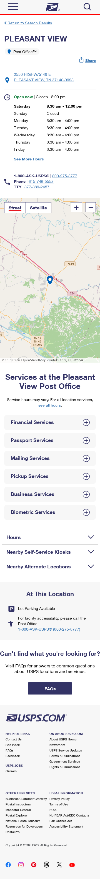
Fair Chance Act (60, 821)
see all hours (49, 405)
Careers (11, 771)
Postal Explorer (17, 815)
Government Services (64, 761)
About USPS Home (62, 739)
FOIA (52, 810)
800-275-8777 (64, 175)
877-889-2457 (36, 186)
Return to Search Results (30, 22)
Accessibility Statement (66, 826)
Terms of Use (58, 804)
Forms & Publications (64, 756)
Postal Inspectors (18, 804)
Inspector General (18, 810)
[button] (88, 60)
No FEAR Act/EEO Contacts (69, 815)
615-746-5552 (41, 181)
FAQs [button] (50, 688)
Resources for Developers (24, 826)
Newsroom (57, 745)
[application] (50, 280)
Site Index (13, 745)
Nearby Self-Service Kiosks (38, 552)
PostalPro (13, 832)
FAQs (9, 750)
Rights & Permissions (64, 767)
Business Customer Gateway (26, 798)
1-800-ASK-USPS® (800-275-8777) (49, 629)
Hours (13, 537)
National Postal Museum (23, 821)
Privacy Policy (59, 798)
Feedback (13, 756)
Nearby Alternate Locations (38, 566)
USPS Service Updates (65, 750)
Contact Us (14, 739)
